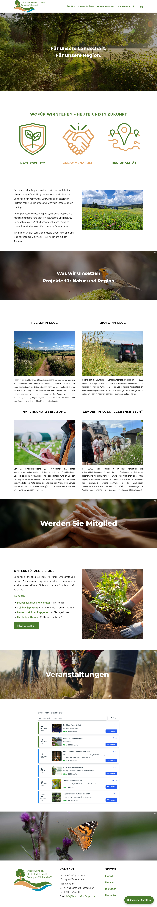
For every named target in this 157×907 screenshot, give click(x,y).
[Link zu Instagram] (141, 6)
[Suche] (133, 6)
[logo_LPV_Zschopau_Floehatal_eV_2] (30, 6)
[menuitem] (70, 6)
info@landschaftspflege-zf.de (80, 896)
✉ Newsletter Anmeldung (139, 900)
